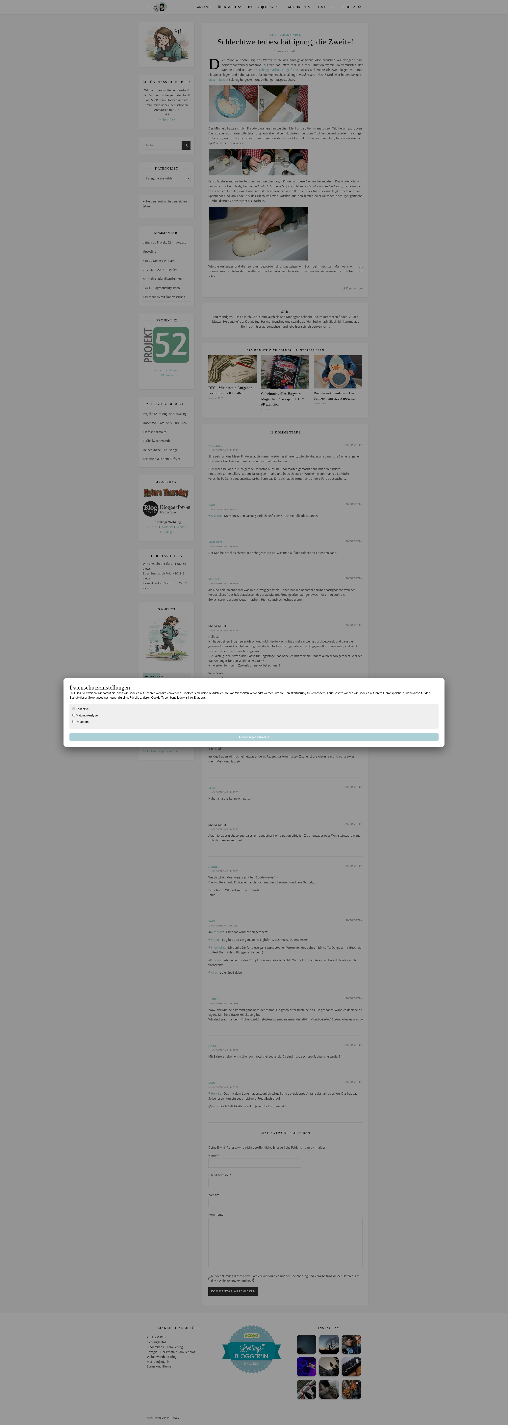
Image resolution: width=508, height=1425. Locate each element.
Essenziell (82, 709)
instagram (82, 721)
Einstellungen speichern (254, 737)
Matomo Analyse (86, 715)
